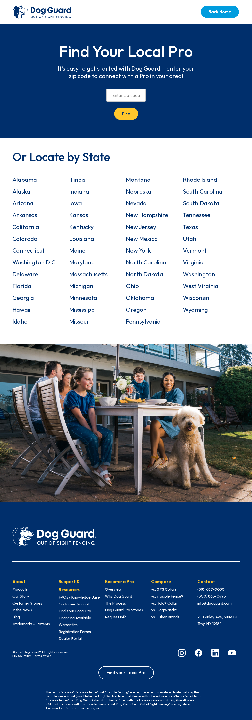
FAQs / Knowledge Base (79, 597)
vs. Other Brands (165, 616)
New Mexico (142, 238)
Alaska (21, 191)
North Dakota (144, 274)
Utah (189, 238)
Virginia (193, 262)
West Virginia (200, 286)
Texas (190, 226)
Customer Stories (27, 603)
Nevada (136, 203)
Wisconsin (196, 297)
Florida (21, 286)
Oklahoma (140, 297)
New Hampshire (147, 215)
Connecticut (28, 250)
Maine (77, 250)
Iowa (75, 203)
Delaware (25, 274)
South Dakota (201, 203)
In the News (22, 609)
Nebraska (138, 191)
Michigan (81, 286)
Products (20, 589)
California (25, 226)
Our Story (20, 596)
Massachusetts (88, 274)
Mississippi (82, 309)
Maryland (82, 262)
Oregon (136, 309)
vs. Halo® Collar (164, 603)
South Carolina (202, 191)
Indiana (79, 191)
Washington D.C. (34, 262)
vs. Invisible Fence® (167, 596)
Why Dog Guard (118, 596)
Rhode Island (200, 179)
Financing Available (75, 617)
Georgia (23, 297)
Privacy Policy (21, 656)
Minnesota (83, 297)
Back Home (219, 12)
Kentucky (81, 226)
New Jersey (141, 226)
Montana (138, 179)
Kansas (78, 215)
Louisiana (81, 238)
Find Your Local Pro (75, 610)
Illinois (77, 179)
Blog (16, 616)
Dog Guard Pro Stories (124, 609)
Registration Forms (75, 631)
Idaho (20, 321)
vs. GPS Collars (164, 589)
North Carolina (146, 262)
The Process (115, 603)
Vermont (195, 250)
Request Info (115, 616)
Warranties (68, 624)
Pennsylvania (143, 321)
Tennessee (196, 215)
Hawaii (21, 309)
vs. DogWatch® (164, 609)
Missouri (80, 321)
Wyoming (195, 309)
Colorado (24, 238)
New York (138, 250)
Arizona (22, 203)
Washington (199, 274)
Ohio (132, 286)
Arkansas (24, 215)
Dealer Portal (70, 638)
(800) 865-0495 (211, 596)
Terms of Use (42, 656)
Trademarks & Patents (31, 624)
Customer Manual (74, 604)
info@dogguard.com (214, 603)
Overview (113, 589)
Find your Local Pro (126, 672)
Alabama (24, 179)
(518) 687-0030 (211, 589)
